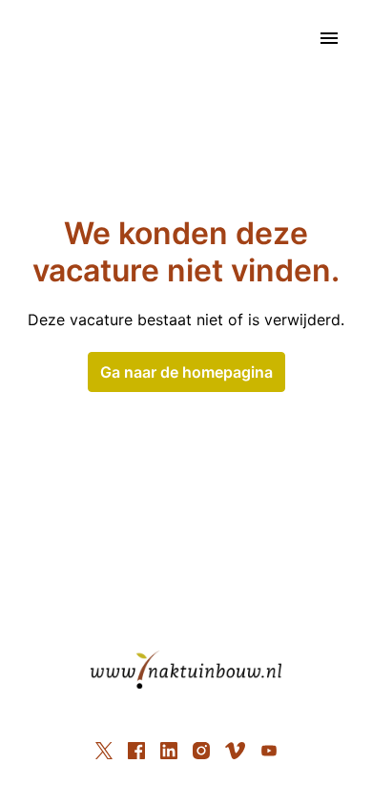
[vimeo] (235, 750)
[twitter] (104, 750)
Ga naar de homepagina (186, 372)
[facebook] (136, 750)
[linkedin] (169, 750)
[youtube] (269, 750)
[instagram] (201, 750)
